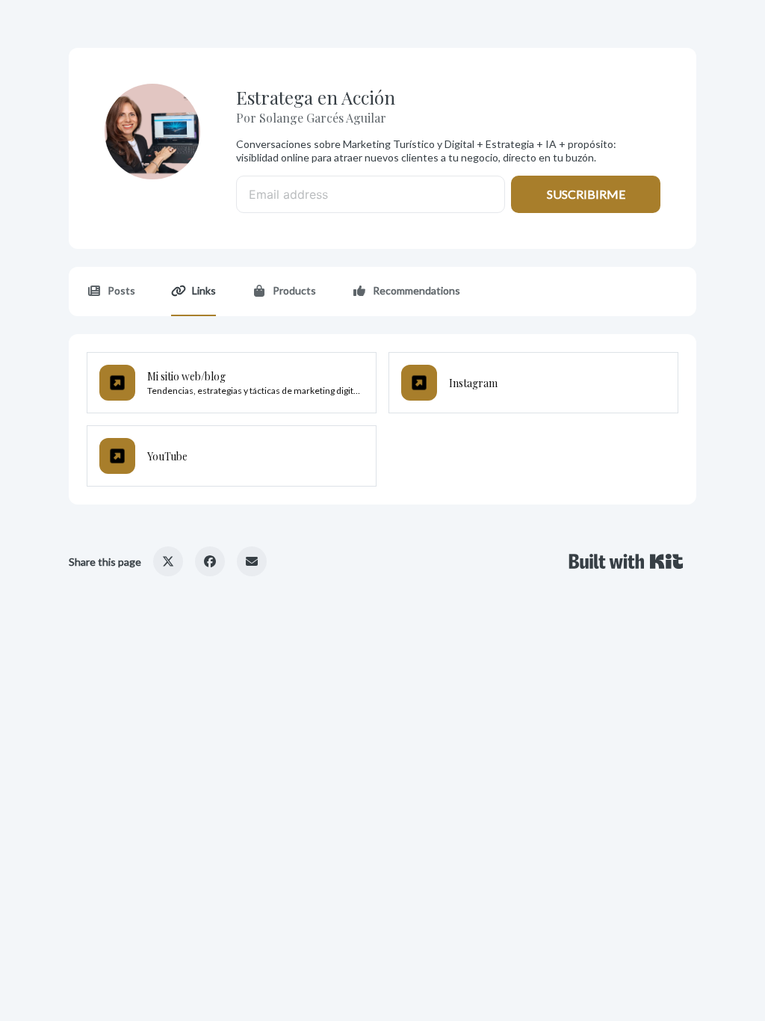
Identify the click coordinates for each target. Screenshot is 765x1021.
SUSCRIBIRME (586, 194)
